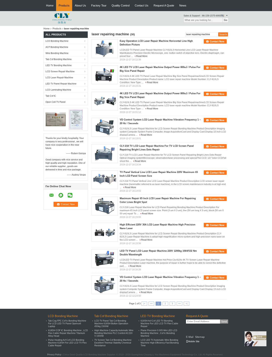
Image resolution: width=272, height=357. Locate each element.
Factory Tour (98, 5)
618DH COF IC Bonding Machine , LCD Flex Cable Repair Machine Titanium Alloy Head (68, 333)
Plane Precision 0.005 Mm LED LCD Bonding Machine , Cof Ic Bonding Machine (159, 333)
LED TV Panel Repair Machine (61, 83)
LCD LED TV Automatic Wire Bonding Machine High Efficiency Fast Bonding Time (160, 343)
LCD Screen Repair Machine (60, 71)
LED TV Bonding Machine (59, 65)
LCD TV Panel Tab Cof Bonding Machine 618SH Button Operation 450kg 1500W (111, 323)
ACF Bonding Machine (57, 47)
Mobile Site (193, 341)
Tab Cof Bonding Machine (59, 59)
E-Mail (189, 336)
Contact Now (217, 41)
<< (151, 303)
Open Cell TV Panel (56, 102)
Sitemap (200, 336)
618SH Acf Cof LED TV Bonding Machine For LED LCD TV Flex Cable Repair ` (159, 323)
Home (49, 5)
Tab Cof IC (51, 96)
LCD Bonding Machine (57, 41)
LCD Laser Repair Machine (59, 77)
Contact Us (141, 5)
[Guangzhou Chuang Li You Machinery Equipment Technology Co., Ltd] (61, 18)
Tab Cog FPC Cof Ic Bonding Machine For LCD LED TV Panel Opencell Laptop (67, 323)
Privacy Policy (54, 354)
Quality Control (121, 5)
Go (225, 20)
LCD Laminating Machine (58, 90)
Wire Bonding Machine (57, 53)
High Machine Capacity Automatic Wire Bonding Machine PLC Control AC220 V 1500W (113, 333)
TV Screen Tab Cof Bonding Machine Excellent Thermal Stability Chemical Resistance (113, 343)
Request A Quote (164, 5)
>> (179, 303)
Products (64, 5)
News (182, 5)
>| (186, 303)
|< (144, 303)
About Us (80, 5)
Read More (141, 56)
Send (224, 321)
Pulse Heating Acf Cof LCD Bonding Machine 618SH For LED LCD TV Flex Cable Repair (67, 343)
